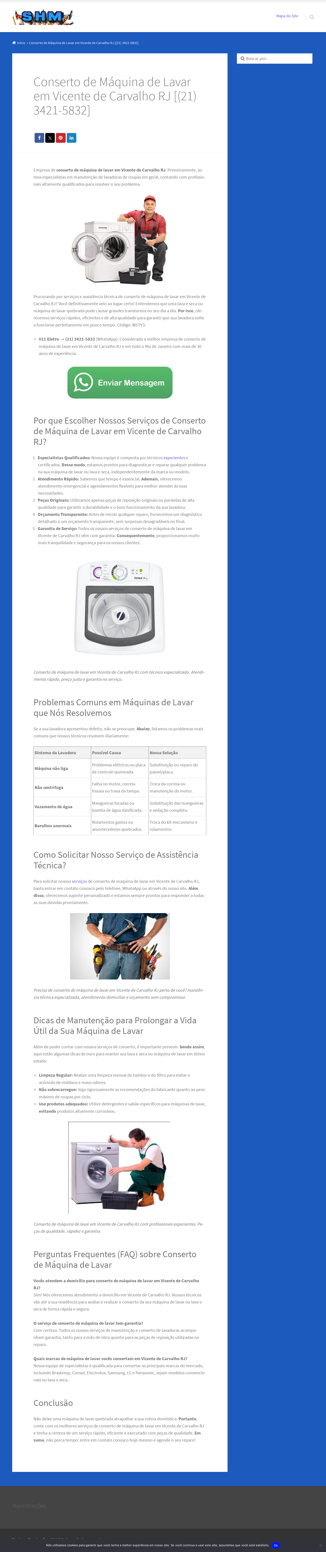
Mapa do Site (287, 15)
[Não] (320, 1545)
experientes (174, 457)
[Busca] (308, 11)
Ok (276, 1545)
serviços (79, 881)
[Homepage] (43, 17)
